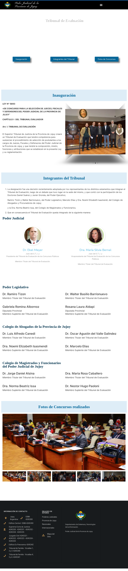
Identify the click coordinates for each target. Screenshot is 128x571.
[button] (101, 5)
